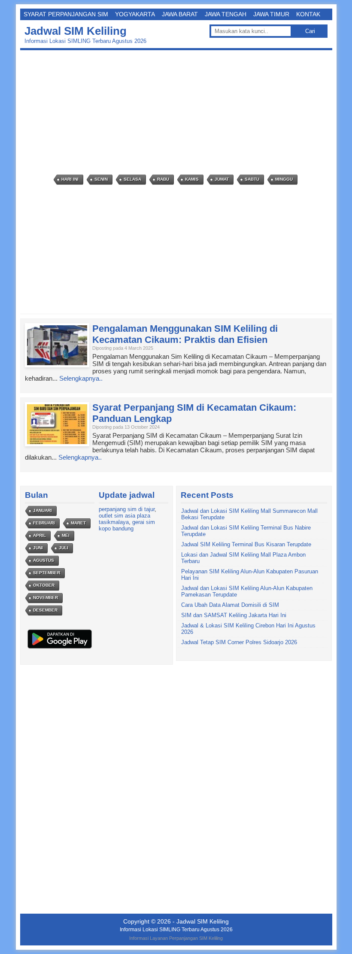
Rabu (163, 179)
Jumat (222, 179)
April (39, 535)
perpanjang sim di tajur (127, 509)
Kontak (308, 14)
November (45, 597)
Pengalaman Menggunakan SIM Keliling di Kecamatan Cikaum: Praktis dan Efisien (185, 334)
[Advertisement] (178, 112)
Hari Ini (70, 179)
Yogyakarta (135, 14)
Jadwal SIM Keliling (75, 30)
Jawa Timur (271, 14)
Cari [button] (310, 31)
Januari (42, 510)
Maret (78, 523)
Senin (101, 179)
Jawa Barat (180, 14)
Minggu (284, 179)
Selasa (132, 179)
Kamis (192, 179)
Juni (38, 547)
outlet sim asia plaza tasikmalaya (124, 518)
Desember (45, 610)
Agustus (43, 560)
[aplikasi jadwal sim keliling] (59, 648)
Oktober (44, 585)
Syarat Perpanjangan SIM (66, 14)
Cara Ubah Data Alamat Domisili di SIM (230, 605)
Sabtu (252, 179)
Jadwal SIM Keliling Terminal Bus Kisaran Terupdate (246, 544)
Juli (63, 547)
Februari (44, 523)
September (46, 572)
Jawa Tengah (225, 14)
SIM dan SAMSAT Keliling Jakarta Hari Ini (233, 615)
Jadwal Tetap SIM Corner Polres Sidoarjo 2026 (239, 642)
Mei (66, 535)
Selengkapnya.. (81, 378)
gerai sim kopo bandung (127, 525)
